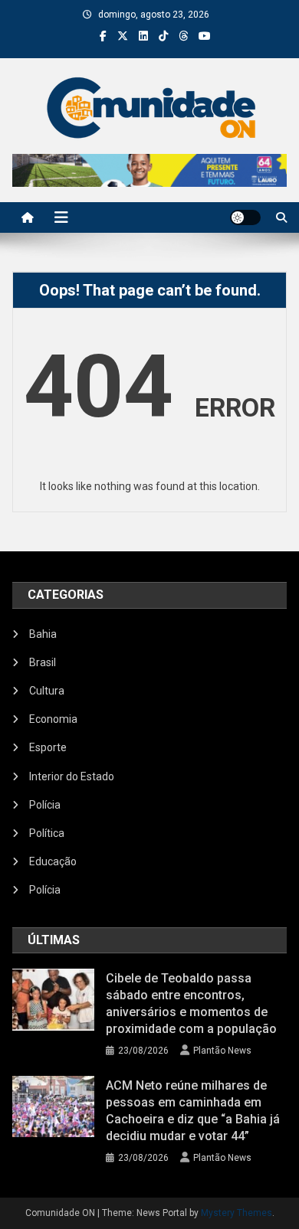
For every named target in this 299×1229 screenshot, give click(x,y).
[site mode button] (245, 217)
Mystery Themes (236, 1213)
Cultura (46, 691)
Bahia (43, 634)
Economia (53, 719)
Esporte (48, 747)
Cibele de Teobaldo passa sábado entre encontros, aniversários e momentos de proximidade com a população (191, 1003)
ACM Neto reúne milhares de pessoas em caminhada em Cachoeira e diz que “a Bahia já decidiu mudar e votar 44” (193, 1110)
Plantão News (222, 1050)
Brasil (42, 662)
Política (46, 833)
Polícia (45, 805)
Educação (53, 861)
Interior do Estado (71, 776)
